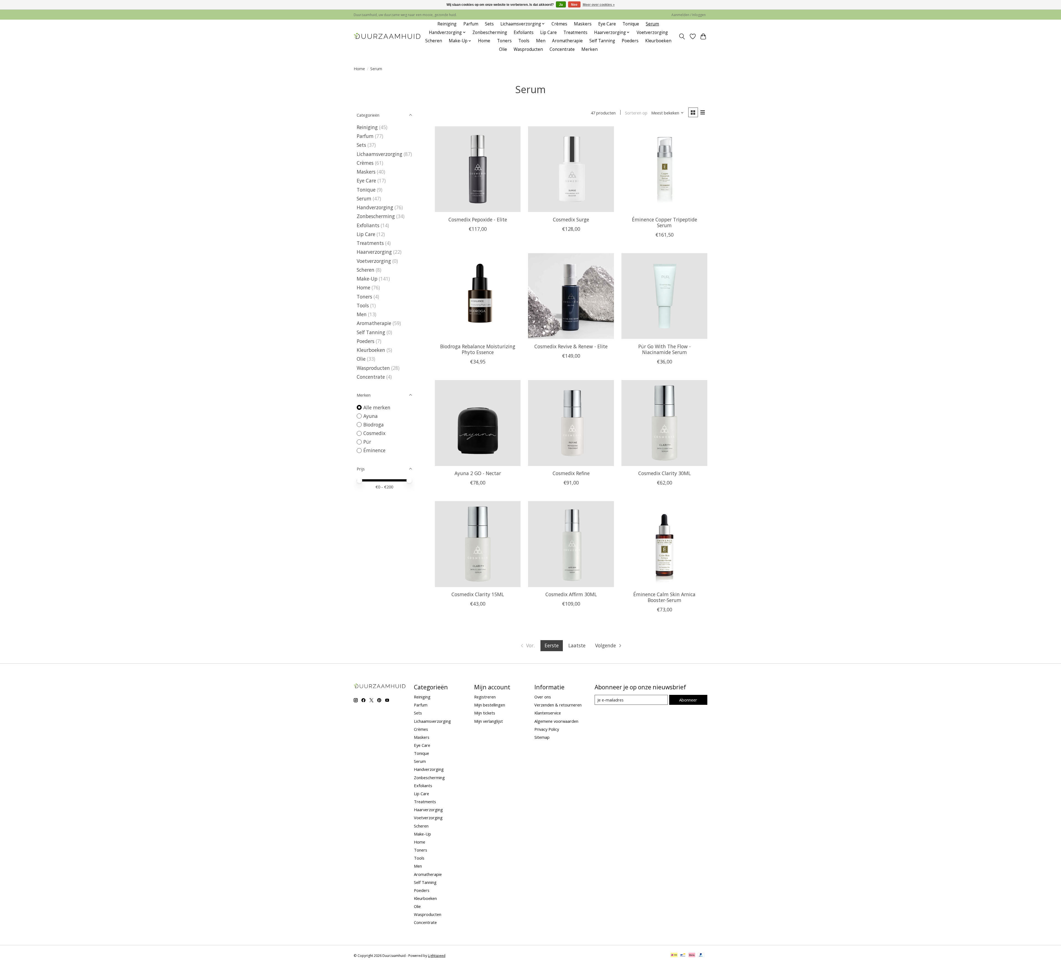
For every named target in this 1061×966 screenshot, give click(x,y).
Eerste (552, 645)
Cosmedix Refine (571, 473)
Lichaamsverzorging (379, 154)
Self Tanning (602, 41)
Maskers (583, 24)
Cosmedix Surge (571, 219)
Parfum (470, 24)
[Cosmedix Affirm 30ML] (571, 544)
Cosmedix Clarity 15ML (477, 594)
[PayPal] (701, 955)
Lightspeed (436, 955)
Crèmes (559, 24)
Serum (652, 24)
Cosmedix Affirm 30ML (571, 594)
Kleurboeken (658, 41)
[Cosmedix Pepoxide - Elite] (478, 169)
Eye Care (607, 24)
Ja (561, 5)
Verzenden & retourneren (558, 705)
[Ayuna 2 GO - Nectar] (478, 423)
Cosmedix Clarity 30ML (664, 473)
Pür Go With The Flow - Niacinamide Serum (664, 349)
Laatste (576, 645)
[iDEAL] (674, 955)
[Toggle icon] (682, 36)
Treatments (575, 32)
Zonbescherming (489, 32)
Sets (489, 24)
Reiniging (446, 24)
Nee (574, 5)
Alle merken (376, 407)
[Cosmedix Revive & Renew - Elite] (571, 296)
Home (484, 41)
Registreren (485, 697)
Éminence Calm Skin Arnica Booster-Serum (664, 597)
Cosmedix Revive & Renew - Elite (571, 346)
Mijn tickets (484, 713)
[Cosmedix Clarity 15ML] (478, 544)
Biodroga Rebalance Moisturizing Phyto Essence (477, 349)
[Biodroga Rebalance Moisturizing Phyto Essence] (478, 296)
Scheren (433, 41)
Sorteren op (636, 113)
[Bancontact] (682, 955)
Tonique (631, 24)
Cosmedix (374, 433)
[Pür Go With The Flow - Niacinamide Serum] (664, 296)
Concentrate (562, 49)
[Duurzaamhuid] (387, 36)
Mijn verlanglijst (488, 721)
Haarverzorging (374, 251)
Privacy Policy (546, 729)
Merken (589, 49)
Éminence (374, 450)
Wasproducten (528, 49)
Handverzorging (375, 207)
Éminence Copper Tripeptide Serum (664, 222)
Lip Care (548, 32)
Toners (504, 41)
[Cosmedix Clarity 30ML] (664, 423)
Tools (523, 41)
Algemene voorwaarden (556, 721)
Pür (367, 441)
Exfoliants (524, 32)
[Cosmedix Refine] (571, 423)
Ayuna (370, 416)
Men (540, 41)
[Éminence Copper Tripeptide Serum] (664, 169)
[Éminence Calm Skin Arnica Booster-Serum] (664, 544)
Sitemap (542, 737)
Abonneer (688, 700)
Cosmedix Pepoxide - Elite (477, 219)
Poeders (630, 41)
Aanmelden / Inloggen (688, 14)
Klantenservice (547, 713)
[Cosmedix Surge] (571, 169)
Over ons (542, 697)
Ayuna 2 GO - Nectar (478, 473)
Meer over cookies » (599, 5)
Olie (503, 49)
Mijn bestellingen (489, 705)
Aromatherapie (567, 41)
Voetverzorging (652, 32)
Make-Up (367, 278)
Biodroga (373, 424)
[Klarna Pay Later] (692, 955)
